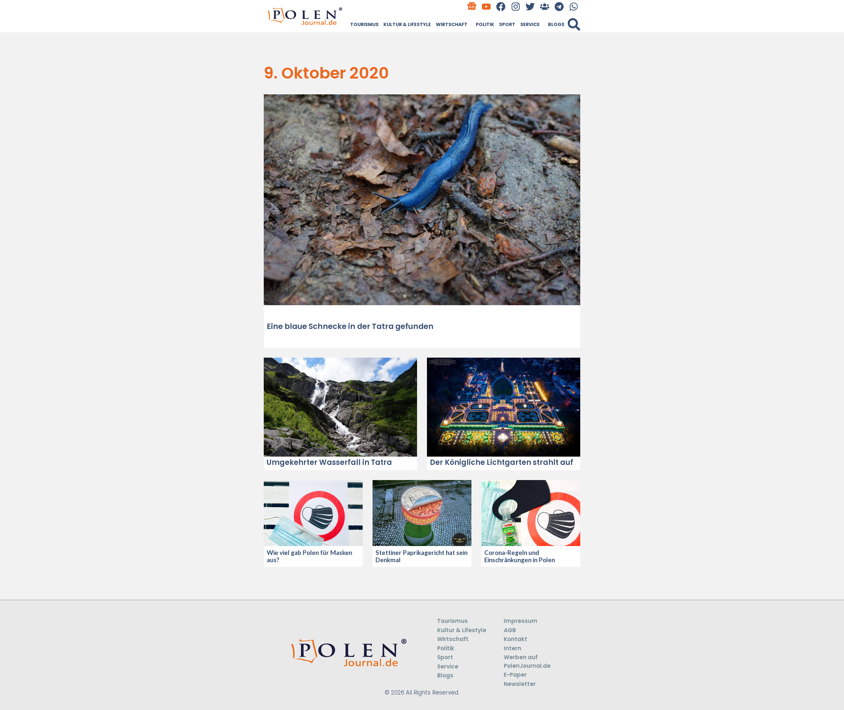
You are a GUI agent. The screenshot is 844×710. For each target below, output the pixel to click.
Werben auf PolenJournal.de (527, 661)
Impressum (520, 621)
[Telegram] (559, 6)
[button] (574, 24)
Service (530, 24)
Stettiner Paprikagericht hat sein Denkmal (421, 556)
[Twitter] (530, 6)
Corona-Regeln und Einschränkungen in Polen (519, 556)
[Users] (544, 6)
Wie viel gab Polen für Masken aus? (309, 556)
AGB (510, 630)
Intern (512, 648)
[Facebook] (501, 6)
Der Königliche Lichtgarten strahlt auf (501, 462)
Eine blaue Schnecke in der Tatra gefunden (350, 326)
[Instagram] (515, 6)
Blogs (556, 24)
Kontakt (515, 639)
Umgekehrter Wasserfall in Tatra (329, 462)
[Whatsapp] (573, 6)
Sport (507, 24)
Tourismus (364, 24)
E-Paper (515, 675)
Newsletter (520, 684)
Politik (485, 24)
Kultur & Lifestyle (407, 24)
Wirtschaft (451, 24)
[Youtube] (486, 6)
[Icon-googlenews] (472, 6)
